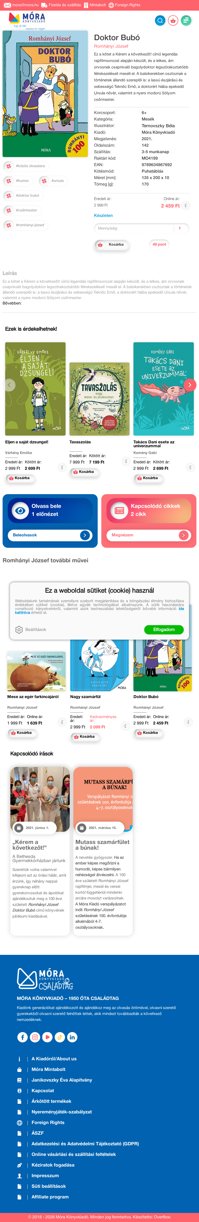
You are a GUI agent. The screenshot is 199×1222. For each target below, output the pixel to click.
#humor (22, 181)
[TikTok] (60, 1037)
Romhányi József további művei (45, 560)
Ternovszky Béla (158, 126)
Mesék (148, 119)
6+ (144, 113)
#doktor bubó (27, 195)
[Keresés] (160, 20)
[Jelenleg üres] (173, 20)
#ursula (58, 181)
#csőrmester (26, 210)
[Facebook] (22, 1037)
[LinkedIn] (72, 1037)
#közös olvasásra (30, 166)
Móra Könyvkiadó (158, 132)
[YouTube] (47, 1037)
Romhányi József (111, 46)
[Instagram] (35, 1037)
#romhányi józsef (30, 225)
